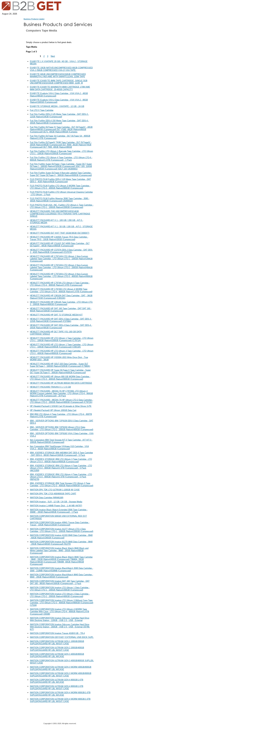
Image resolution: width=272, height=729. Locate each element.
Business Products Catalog (34, 19)
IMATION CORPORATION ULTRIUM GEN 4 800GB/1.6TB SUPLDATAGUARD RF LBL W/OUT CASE (56, 687)
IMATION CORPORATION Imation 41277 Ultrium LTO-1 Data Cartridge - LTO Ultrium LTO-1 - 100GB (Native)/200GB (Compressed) (61, 530)
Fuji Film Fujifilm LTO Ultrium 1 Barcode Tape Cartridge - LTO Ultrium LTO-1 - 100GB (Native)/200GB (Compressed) (61, 152)
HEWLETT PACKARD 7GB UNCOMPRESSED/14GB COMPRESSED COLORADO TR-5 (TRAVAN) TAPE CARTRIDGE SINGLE (60, 213)
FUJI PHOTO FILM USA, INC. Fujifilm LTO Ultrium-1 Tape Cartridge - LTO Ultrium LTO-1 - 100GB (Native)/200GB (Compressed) (61, 206)
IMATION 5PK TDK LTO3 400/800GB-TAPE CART (53, 493)
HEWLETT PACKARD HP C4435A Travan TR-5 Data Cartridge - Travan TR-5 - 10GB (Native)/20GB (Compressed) (59, 238)
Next (53, 56)
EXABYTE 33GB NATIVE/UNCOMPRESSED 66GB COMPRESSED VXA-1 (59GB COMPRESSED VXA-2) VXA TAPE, (61, 69)
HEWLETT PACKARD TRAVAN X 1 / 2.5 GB (50, 387)
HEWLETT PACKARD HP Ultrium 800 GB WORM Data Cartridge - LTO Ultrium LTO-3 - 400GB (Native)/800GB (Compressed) (60, 377)
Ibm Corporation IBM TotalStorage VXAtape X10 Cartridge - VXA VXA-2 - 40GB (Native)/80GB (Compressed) (59, 447)
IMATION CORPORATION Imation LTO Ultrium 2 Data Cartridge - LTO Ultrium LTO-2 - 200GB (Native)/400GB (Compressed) (60, 595)
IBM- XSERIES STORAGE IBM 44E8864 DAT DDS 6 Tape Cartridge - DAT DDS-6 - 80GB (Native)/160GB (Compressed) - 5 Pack (61, 453)
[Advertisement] (109, 93)
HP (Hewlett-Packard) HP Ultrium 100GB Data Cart (53, 410)
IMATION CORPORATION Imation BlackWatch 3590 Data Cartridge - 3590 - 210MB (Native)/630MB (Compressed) (61, 569)
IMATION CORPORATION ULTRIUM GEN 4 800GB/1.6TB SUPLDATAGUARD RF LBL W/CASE (56, 681)
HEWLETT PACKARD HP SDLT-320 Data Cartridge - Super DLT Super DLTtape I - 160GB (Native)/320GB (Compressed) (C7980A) (60, 365)
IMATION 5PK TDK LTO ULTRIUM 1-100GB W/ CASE (55, 490)
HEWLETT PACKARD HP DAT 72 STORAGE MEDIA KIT (56, 315)
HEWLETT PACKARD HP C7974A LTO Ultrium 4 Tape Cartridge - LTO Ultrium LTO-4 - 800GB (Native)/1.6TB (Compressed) (60, 284)
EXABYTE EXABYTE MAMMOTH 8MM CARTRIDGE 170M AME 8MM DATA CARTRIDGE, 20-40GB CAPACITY (60, 88)
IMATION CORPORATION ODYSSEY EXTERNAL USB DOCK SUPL (62, 637)
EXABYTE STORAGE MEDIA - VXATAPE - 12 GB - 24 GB (57, 106)
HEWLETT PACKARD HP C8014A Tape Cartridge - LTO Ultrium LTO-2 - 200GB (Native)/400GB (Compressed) (61, 303)
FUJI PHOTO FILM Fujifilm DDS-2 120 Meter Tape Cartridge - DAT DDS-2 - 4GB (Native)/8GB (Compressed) (60, 180)
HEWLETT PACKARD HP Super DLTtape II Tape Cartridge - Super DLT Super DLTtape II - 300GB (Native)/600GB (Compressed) (60, 371)
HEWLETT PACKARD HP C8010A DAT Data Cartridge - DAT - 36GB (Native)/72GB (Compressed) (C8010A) (61, 296)
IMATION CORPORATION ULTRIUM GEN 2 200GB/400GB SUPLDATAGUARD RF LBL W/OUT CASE (57, 648)
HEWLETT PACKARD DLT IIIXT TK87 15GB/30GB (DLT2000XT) (59, 233)
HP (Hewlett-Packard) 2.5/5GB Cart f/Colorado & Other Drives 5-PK (60, 406)
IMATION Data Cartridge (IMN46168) (46, 497)
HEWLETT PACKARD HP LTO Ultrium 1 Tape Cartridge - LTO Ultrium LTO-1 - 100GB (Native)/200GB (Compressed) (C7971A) (61, 339)
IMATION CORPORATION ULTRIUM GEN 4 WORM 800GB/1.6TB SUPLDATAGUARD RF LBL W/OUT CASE (60, 700)
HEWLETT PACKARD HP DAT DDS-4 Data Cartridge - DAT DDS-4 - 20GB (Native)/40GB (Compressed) (61, 326)
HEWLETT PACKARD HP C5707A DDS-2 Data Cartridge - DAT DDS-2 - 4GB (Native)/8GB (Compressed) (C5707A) (61, 251)
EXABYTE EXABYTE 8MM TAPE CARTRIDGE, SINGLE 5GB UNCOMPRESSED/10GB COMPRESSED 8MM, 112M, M (58, 81)
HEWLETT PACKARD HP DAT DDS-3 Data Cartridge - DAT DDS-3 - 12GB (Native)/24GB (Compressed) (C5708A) (61, 320)
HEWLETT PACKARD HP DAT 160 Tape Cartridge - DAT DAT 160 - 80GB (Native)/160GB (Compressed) (60, 309)
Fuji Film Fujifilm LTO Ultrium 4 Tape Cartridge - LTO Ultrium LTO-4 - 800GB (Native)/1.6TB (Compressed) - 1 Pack (61, 158)
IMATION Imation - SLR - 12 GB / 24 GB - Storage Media (56, 501)
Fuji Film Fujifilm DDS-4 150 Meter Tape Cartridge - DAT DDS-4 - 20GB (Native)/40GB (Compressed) (59, 121)
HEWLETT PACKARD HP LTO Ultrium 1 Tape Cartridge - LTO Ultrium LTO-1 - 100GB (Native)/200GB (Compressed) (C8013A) (61, 345)
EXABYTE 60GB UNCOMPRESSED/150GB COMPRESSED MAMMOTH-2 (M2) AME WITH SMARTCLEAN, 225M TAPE (58, 75)
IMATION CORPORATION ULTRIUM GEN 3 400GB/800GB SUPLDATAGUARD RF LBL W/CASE (57, 655)
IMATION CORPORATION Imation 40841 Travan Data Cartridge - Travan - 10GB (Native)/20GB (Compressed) (59, 523)
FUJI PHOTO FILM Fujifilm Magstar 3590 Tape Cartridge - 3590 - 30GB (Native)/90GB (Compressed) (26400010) (59, 199)
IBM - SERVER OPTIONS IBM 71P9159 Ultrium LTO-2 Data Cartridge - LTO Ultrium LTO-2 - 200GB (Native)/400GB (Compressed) (61, 428)
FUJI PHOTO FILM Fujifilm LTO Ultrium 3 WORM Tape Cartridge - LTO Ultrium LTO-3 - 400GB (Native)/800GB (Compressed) (60, 187)
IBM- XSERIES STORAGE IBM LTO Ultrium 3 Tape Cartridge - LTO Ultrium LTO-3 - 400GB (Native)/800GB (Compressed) (61, 460)
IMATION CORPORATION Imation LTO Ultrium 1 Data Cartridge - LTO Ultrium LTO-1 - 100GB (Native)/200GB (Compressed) (60, 588)
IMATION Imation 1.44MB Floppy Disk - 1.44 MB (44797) (56, 505)
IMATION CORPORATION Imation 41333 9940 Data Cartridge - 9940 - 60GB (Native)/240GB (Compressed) (61, 536)
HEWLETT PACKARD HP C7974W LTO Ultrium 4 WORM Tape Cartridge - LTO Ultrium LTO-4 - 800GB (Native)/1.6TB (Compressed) (61, 290)
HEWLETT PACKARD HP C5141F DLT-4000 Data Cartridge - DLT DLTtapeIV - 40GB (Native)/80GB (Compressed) (60, 244)
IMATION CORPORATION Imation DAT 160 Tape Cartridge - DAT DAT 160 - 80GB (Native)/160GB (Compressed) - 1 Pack (60, 582)
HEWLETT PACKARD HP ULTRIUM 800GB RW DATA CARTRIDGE (61, 383)
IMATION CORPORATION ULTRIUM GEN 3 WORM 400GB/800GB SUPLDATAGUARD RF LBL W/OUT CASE (60, 674)
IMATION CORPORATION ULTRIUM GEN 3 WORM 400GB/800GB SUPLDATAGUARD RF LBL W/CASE (60, 668)
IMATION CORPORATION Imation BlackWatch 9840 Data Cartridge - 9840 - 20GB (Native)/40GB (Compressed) (61, 575)
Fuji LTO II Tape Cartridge (41, 110)
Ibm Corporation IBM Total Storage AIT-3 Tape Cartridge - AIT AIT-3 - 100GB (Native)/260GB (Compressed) (61, 441)
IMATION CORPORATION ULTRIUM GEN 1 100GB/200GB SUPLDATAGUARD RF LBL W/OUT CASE (57, 642)
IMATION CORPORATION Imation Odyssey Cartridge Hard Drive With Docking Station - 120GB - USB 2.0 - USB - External (59, 619)
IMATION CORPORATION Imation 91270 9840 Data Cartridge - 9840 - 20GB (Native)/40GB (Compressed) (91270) (61, 543)
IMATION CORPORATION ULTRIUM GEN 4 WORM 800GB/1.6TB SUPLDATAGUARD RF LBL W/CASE (60, 693)
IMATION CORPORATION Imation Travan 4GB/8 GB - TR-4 (57, 633)
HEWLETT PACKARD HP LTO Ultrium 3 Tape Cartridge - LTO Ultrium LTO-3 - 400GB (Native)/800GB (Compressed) (61, 352)
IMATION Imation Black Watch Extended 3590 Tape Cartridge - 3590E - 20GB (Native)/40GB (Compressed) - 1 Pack (59, 511)
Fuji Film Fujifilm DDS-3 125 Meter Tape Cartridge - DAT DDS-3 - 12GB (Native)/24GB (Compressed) (59, 115)
